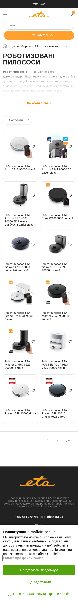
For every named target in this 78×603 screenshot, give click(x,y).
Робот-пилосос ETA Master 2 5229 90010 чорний (56, 316)
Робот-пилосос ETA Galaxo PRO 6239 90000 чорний (54, 267)
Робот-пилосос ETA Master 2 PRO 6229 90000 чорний (17, 364)
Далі (69, 440)
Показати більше (39, 103)
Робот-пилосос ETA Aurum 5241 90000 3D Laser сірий (56, 169)
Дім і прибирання (22, 46)
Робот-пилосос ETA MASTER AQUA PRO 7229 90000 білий (55, 364)
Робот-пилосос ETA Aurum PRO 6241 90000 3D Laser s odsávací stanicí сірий (19, 219)
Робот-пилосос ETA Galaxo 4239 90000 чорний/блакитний (17, 267)
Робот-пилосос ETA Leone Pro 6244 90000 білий (19, 316)
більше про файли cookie (23, 558)
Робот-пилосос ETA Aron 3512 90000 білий (20, 167)
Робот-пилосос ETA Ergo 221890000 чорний (57, 216)
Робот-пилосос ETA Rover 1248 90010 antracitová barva (54, 413)
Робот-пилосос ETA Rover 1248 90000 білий (20, 411)
